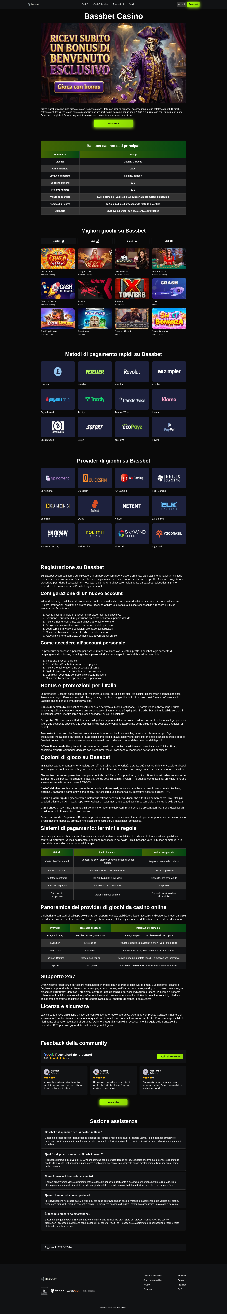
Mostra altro (113, 1102)
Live (93, 241)
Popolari (56, 241)
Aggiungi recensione (170, 1056)
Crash (130, 241)
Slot (167, 241)
